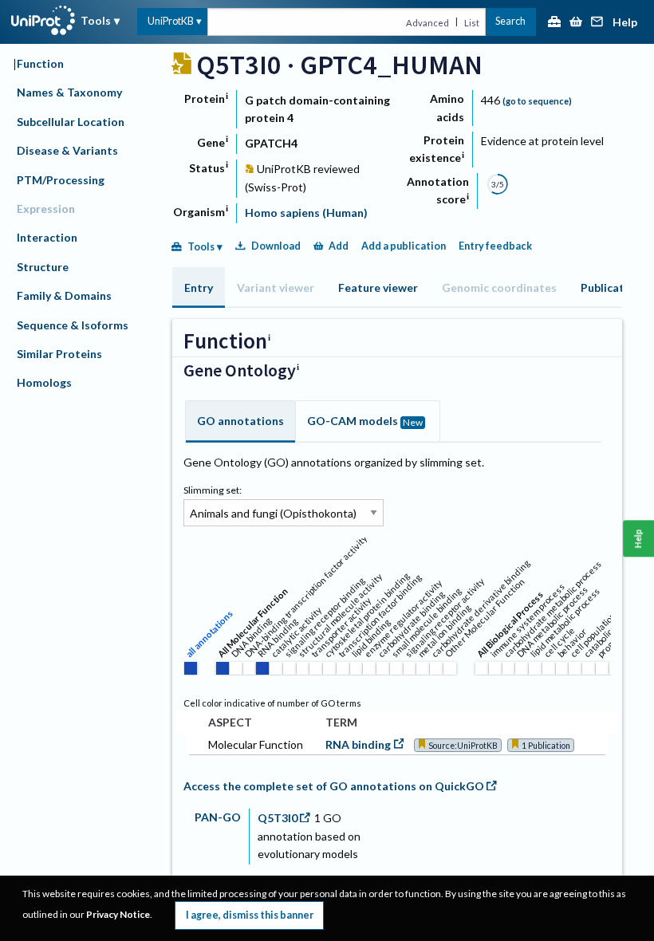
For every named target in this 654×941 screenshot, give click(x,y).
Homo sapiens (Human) (306, 212)
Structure (43, 267)
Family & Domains (64, 295)
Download (276, 246)
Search (510, 21)
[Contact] (597, 22)
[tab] (198, 287)
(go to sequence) (537, 101)
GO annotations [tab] (240, 420)
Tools (96, 20)
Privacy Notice (118, 914)
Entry (198, 287)
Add (339, 246)
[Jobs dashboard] (554, 22)
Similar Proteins (59, 353)
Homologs (44, 382)
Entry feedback (495, 246)
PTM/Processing (60, 180)
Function (40, 63)
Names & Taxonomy (69, 92)
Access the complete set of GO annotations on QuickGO (333, 786)
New (413, 422)
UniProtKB (171, 21)
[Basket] (575, 22)
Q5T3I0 (277, 818)
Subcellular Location (70, 121)
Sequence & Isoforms (72, 325)
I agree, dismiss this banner (249, 915)
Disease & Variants (67, 150)
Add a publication (403, 246)
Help (625, 23)
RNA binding (358, 744)
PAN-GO (218, 817)
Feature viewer (378, 287)
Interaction (47, 237)
